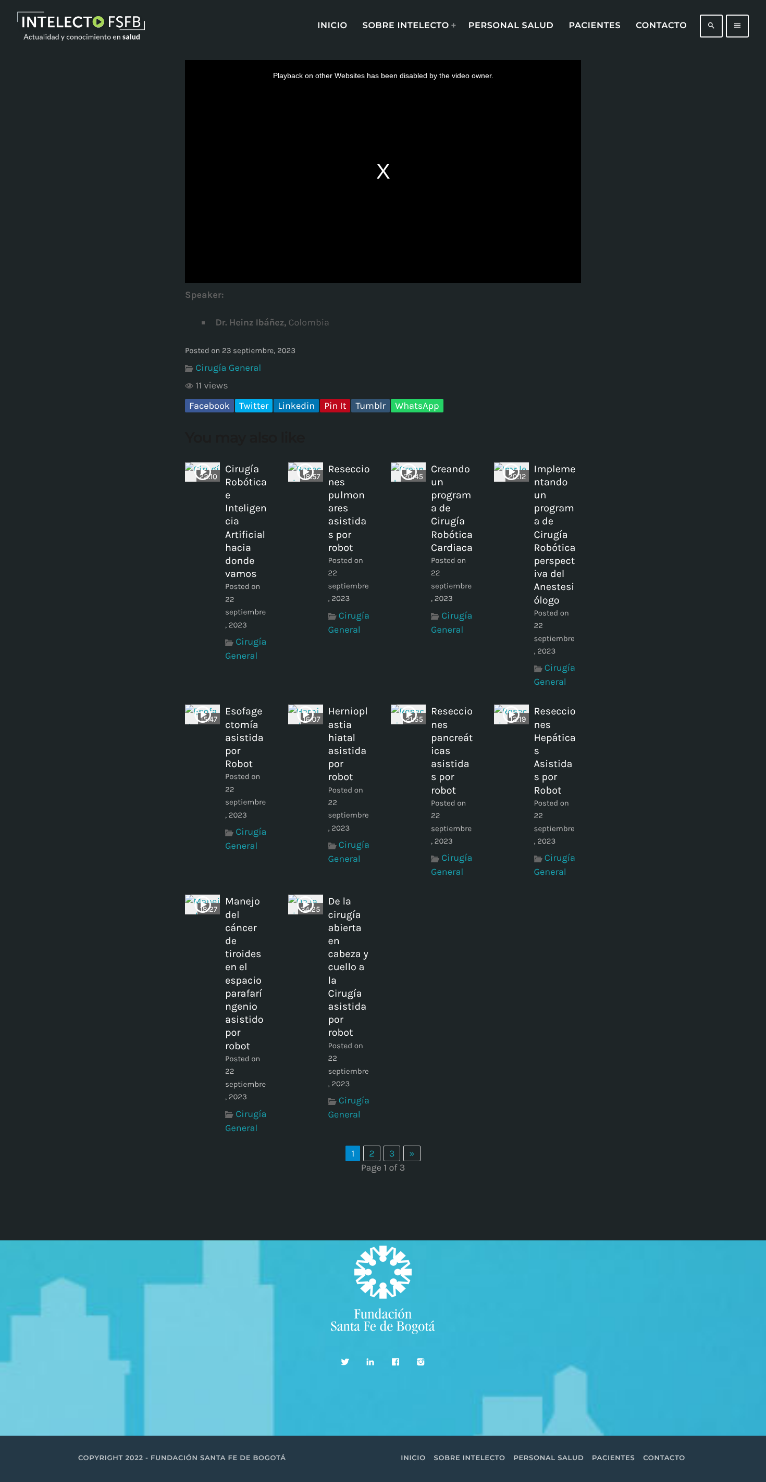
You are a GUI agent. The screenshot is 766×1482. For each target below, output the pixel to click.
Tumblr (370, 405)
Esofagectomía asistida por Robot (244, 737)
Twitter (253, 405)
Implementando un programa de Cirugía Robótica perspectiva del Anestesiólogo (555, 534)
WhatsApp (417, 405)
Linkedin (296, 405)
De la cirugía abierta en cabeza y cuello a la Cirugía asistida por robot (348, 966)
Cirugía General (228, 367)
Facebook (209, 405)
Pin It (335, 405)
